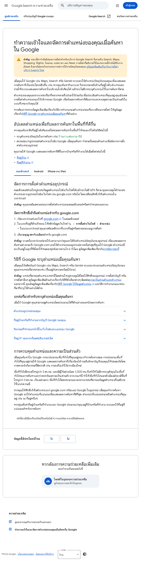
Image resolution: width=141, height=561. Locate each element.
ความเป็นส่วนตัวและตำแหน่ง (105, 280)
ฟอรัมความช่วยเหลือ (127, 16)
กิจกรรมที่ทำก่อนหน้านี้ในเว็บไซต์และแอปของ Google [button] (44, 329)
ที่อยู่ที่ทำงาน (23, 162)
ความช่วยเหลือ (17, 513)
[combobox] (88, 5)
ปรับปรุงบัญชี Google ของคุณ (39, 16)
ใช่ (52, 438)
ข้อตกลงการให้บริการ (45, 554)
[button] (6, 5)
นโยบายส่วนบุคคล (26, 554)
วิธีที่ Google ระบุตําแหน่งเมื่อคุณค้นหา (44, 114)
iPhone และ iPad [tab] (57, 171)
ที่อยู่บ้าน (21, 158)
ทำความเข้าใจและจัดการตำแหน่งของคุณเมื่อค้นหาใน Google (46, 529)
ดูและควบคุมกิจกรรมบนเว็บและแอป (33, 522)
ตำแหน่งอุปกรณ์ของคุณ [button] (27, 311)
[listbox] (69, 554)
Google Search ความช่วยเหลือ (32, 6)
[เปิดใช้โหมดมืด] (84, 554)
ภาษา (63, 550)
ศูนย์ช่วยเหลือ (11, 16)
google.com (51, 219)
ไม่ (68, 438)
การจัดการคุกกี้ (111, 249)
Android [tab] (38, 171)
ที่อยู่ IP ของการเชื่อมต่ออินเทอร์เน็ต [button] (33, 338)
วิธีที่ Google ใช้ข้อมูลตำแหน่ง (74, 284)
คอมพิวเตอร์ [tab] (22, 171)
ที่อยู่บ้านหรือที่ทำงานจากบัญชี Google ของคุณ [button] (40, 320)
